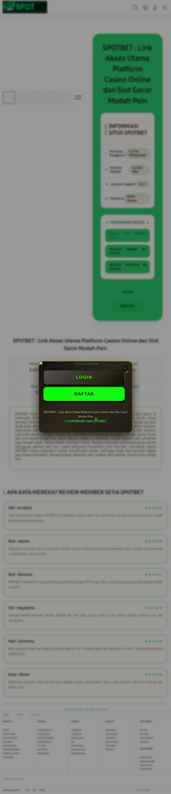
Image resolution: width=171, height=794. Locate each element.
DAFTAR (84, 393)
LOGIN (84, 377)
